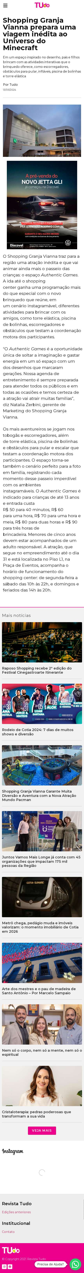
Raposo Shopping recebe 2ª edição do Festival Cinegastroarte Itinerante (37, 670)
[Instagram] (4, 1266)
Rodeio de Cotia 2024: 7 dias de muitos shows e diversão (37, 732)
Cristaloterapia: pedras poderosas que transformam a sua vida (36, 1114)
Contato (8, 1232)
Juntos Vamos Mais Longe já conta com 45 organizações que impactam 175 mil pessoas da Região (41, 861)
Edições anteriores (16, 1212)
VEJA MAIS (42, 1130)
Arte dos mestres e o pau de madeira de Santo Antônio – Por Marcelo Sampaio (39, 991)
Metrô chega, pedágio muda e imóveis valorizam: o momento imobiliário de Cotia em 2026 (40, 927)
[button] (5, 5)
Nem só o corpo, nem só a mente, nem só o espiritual (42, 1052)
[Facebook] (10, 1266)
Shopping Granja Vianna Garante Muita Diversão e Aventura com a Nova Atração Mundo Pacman (39, 795)
